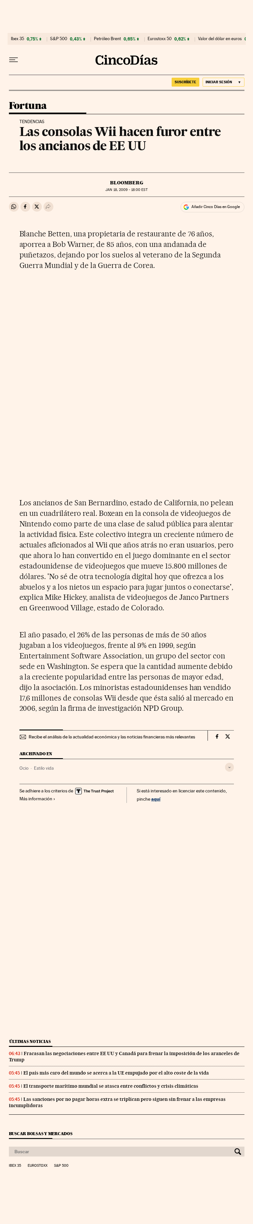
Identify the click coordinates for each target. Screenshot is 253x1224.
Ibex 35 (17, 39)
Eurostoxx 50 (160, 39)
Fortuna (28, 106)
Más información (35, 798)
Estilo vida (44, 768)
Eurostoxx (37, 1166)
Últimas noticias (30, 1041)
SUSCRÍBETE (185, 82)
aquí (155, 799)
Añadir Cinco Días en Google (215, 206)
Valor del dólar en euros (220, 39)
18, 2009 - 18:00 (126, 190)
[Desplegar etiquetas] (229, 767)
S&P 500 (58, 39)
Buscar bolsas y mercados (40, 1133)
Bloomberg (126, 183)
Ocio (24, 768)
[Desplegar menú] (13, 60)
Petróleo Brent (107, 39)
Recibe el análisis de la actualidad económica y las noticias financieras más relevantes (112, 736)
